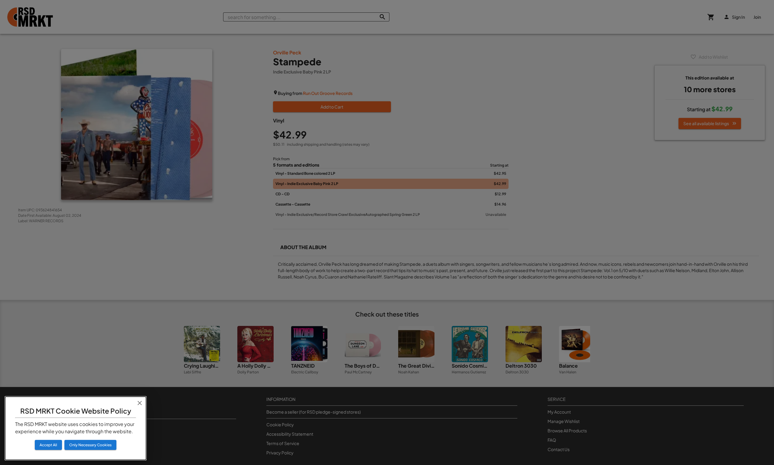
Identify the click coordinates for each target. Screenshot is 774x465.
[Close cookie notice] (140, 403)
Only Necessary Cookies (90, 445)
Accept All (48, 445)
